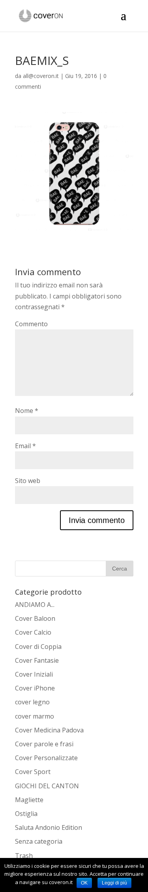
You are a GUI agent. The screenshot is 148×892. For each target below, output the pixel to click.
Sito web (27, 480)
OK (84, 883)
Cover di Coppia (38, 646)
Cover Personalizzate (46, 757)
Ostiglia (26, 813)
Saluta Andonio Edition (48, 827)
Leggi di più (114, 883)
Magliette (29, 799)
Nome (26, 410)
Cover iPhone (35, 688)
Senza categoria (38, 841)
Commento (31, 324)
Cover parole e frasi (44, 744)
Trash (24, 855)
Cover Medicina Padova (49, 730)
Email (25, 445)
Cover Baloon (35, 618)
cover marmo (34, 716)
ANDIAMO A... (34, 604)
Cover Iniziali (34, 674)
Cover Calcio (33, 632)
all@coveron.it (41, 76)
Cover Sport (33, 771)
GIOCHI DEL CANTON (47, 786)
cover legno (32, 702)
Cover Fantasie (37, 660)
